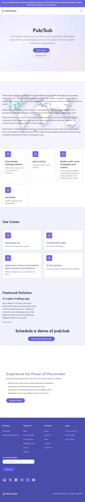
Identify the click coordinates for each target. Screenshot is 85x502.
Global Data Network (10, 435)
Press (46, 439)
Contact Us (48, 447)
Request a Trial (41, 55)
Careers (47, 443)
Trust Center (69, 439)
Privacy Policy (70, 435)
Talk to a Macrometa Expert (41, 339)
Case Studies (28, 439)
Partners (47, 435)
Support (26, 452)
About (46, 431)
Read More (7, 322)
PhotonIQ (6, 431)
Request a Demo (15, 400)
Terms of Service (71, 431)
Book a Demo (41, 50)
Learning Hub (28, 435)
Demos (26, 447)
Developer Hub (29, 443)
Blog (25, 431)
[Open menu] (81, 11)
